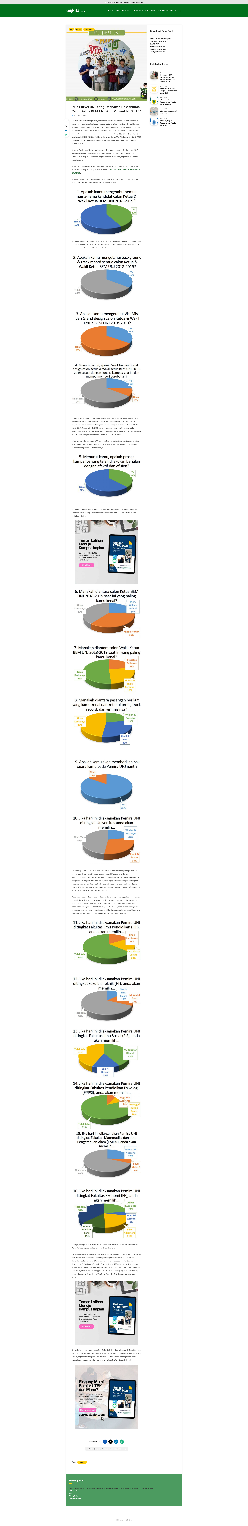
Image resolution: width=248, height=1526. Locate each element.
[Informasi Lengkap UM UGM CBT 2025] (154, 111)
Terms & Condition (75, 1498)
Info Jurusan (137, 10)
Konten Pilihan (89, 29)
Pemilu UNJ (82, 1462)
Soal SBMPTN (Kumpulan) (158, 41)
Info (72, 21)
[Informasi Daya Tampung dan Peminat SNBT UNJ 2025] (154, 100)
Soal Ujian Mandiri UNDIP (158, 49)
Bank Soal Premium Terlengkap (160, 39)
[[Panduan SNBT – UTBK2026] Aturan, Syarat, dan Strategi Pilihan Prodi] (154, 75)
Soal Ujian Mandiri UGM (158, 46)
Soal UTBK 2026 (122, 10)
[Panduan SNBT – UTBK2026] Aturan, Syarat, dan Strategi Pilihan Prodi (168, 78)
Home (110, 10)
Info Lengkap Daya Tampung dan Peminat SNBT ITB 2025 (168, 123)
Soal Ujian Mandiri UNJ (157, 52)
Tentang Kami (73, 1491)
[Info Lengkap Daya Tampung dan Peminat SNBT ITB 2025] (154, 121)
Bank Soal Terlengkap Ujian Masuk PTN (118, 2)
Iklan (70, 1493)
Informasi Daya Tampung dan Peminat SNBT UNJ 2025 (168, 102)
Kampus (150, 10)
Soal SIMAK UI (155, 44)
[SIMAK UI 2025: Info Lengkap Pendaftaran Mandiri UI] (154, 89)
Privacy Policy (73, 1496)
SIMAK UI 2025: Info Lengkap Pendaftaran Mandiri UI (168, 91)
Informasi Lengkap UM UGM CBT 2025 (169, 112)
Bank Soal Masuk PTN (167, 10)
